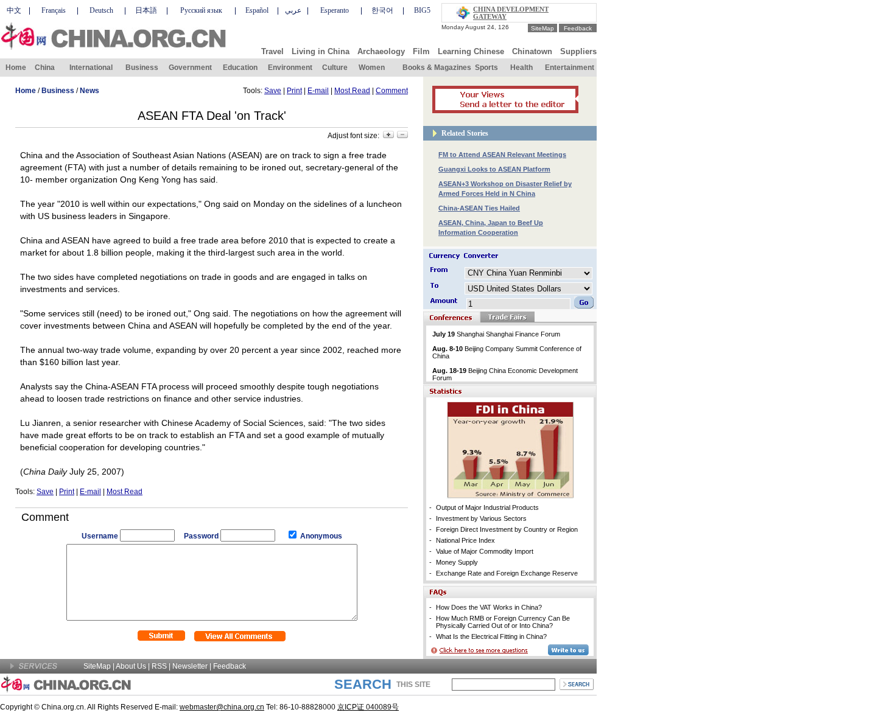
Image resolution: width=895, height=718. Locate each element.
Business (141, 67)
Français (53, 10)
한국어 (382, 10)
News (89, 90)
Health (521, 67)
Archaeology (381, 51)
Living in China (320, 51)
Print (294, 90)
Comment (392, 90)
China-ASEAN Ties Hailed (479, 208)
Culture (335, 67)
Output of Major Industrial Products (487, 507)
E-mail (318, 90)
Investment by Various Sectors (481, 518)
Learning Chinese (471, 51)
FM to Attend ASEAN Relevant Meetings (502, 154)
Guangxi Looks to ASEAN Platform (494, 169)
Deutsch (101, 10)
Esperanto (334, 10)
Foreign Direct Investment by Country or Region (507, 529)
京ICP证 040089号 (368, 707)
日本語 (146, 10)
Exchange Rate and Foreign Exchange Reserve (507, 573)
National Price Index (465, 540)
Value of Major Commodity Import (484, 551)
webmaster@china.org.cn (222, 707)
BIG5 (422, 10)
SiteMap (542, 28)
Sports (486, 67)
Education (240, 67)
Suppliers (578, 51)
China (45, 67)
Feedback (578, 28)
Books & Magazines (436, 67)
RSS (159, 666)
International (91, 67)
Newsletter (190, 666)
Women (372, 67)
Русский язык (201, 10)
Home (15, 67)
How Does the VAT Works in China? (489, 607)
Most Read (352, 90)
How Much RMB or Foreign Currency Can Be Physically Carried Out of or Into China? (503, 622)
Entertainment (569, 67)
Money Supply (457, 562)
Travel (272, 51)
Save (272, 90)
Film (421, 51)
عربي (293, 10)
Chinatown (532, 51)
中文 (14, 10)
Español (256, 10)
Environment (290, 67)
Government (190, 67)
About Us (131, 666)
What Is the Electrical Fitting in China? (491, 636)
